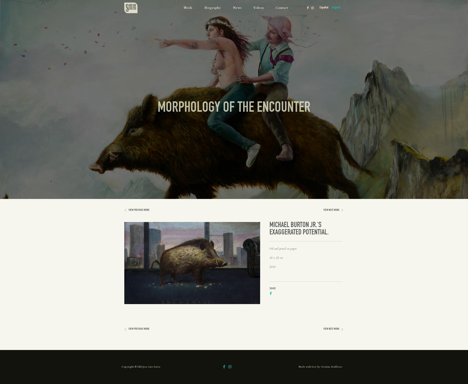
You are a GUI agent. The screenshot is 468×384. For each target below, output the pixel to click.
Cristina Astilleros (331, 366)
